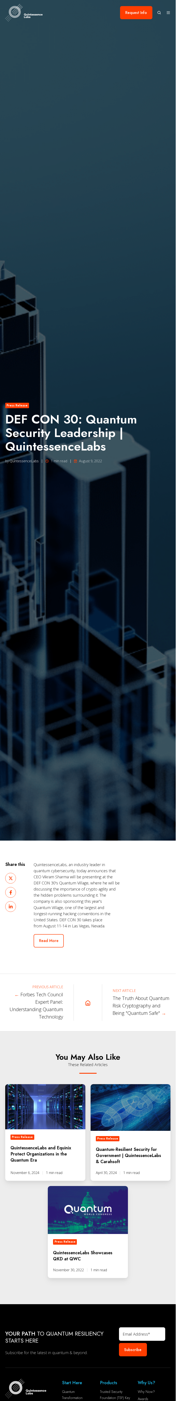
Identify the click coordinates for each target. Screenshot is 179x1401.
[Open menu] (168, 12)
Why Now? (146, 1391)
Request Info (136, 12)
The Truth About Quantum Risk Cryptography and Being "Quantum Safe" (141, 1005)
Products (108, 1383)
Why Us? (146, 1383)
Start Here (72, 1383)
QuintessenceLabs (24, 461)
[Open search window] (159, 12)
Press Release (17, 405)
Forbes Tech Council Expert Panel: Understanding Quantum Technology (36, 1005)
